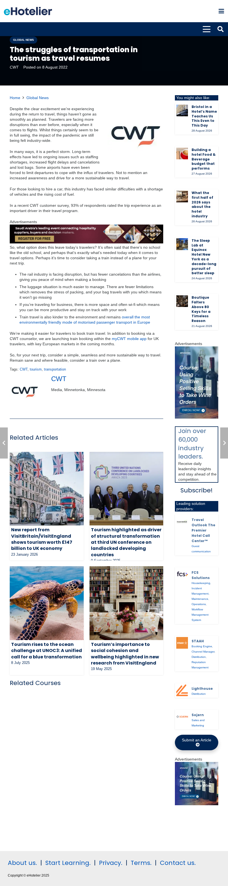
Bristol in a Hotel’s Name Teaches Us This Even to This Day (204, 116)
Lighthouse (202, 688)
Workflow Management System (200, 614)
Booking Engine (202, 646)
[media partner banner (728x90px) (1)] (86, 242)
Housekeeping (201, 583)
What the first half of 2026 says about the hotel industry (202, 204)
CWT (14, 67)
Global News (37, 97)
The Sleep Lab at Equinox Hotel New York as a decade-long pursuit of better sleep (204, 257)
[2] (196, 804)
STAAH (198, 641)
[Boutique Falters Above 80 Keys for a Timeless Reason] (182, 301)
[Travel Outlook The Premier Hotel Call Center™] (182, 521)
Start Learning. (67, 863)
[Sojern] (182, 717)
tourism (36, 369)
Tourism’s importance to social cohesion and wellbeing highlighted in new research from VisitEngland (125, 653)
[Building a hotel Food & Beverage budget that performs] (182, 153)
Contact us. (178, 863)
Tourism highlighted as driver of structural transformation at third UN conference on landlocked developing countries (126, 542)
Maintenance (200, 598)
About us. (22, 863)
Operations (199, 604)
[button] (221, 11)
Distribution (199, 656)
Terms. (141, 863)
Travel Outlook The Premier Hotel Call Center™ (203, 530)
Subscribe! (196, 490)
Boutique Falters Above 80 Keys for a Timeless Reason (201, 309)
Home (15, 97)
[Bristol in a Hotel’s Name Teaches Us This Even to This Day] (182, 110)
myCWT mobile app (129, 338)
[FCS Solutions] (182, 574)
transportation (55, 369)
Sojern (198, 715)
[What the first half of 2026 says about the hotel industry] (182, 196)
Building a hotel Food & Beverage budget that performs (203, 159)
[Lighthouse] (182, 690)
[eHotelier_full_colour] (28, 11)
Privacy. (110, 863)
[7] (196, 417)
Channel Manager (203, 651)
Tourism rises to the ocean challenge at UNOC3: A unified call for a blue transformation (46, 650)
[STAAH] (182, 643)
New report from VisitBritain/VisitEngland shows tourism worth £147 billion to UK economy (41, 539)
